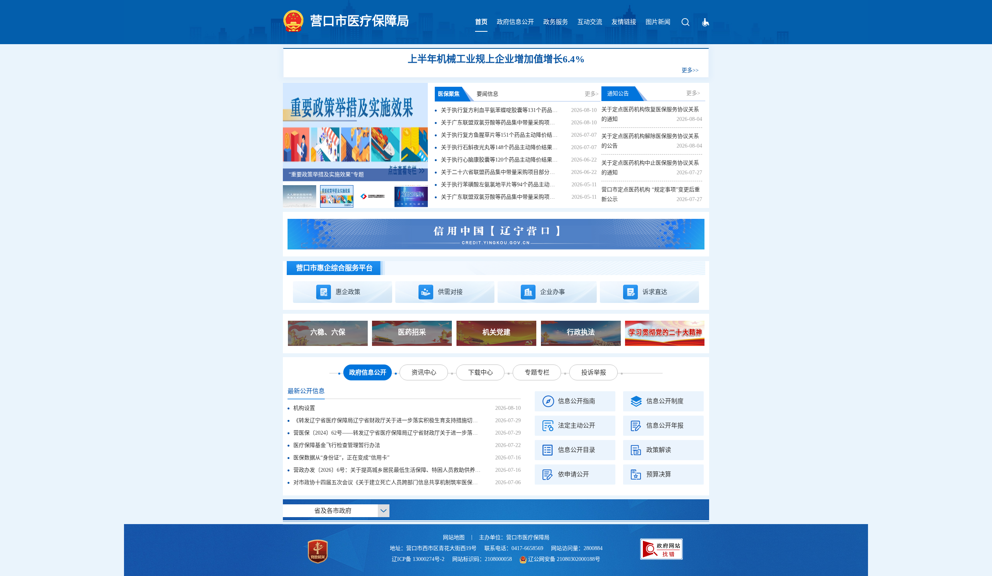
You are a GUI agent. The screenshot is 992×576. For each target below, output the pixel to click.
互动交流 (589, 22)
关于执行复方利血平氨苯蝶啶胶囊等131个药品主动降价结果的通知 (521, 110)
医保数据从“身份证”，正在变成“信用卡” (341, 458)
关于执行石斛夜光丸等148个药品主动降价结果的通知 (504, 147)
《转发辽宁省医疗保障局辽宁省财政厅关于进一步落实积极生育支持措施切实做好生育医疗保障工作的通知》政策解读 (434, 420)
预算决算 (658, 474)
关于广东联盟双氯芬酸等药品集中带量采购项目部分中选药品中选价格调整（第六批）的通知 (552, 123)
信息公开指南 (576, 401)
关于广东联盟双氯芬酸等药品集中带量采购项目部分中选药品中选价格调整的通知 (538, 197)
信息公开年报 (665, 425)
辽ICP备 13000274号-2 (418, 559)
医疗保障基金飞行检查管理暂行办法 (336, 445)
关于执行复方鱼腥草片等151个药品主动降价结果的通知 (507, 135)
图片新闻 (658, 22)
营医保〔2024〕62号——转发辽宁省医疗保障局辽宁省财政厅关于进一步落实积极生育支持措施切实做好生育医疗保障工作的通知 (448, 433)
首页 (481, 22)
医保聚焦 (449, 94)
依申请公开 (573, 474)
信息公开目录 (576, 450)
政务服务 (555, 22)
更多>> (690, 70)
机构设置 (304, 408)
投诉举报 (593, 372)
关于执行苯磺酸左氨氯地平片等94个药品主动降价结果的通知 (514, 184)
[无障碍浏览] (705, 22)
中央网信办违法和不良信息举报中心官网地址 (343, 174)
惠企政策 (348, 292)
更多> (592, 94)
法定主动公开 (576, 425)
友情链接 (623, 22)
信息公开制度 (665, 401)
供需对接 (450, 292)
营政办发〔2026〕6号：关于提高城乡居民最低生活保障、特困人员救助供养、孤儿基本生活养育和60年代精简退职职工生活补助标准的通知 (460, 470)
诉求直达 (654, 292)
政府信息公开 (515, 22)
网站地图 (454, 537)
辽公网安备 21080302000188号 (564, 559)
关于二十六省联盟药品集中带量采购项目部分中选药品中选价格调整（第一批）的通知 (544, 172)
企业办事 (552, 292)
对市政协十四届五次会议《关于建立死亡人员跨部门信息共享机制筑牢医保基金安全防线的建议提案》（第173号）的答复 (437, 482)
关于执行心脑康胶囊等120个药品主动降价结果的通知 (504, 160)
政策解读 (658, 450)
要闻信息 (487, 94)
